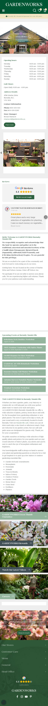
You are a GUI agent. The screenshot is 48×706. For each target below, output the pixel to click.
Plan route (10, 125)
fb (17, 696)
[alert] (3, 702)
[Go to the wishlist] (39, 10)
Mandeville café (22, 423)
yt (26, 696)
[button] (2, 217)
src (34, 10)
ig (21, 696)
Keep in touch (24, 633)
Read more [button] (15, 226)
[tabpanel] (24, 152)
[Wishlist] (39, 10)
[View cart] (44, 10)
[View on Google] (7, 209)
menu (3, 10)
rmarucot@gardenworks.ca (14, 119)
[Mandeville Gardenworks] (24, 152)
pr (30, 696)
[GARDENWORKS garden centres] (24, 4)
